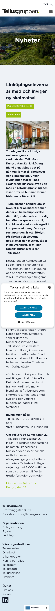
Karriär (6, 594)
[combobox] (49, 287)
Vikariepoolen (12, 556)
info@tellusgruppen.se (33, 514)
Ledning (8, 535)
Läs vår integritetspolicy (28, 301)
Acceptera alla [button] (28, 307)
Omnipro (8, 577)
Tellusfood (9, 569)
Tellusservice (11, 573)
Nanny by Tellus (13, 561)
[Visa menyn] (51, 11)
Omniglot (8, 552)
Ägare (6, 531)
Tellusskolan (10, 548)
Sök (46, 4)
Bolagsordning (12, 527)
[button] (27, 322)
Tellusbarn (9, 565)
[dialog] (27, 305)
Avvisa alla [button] (28, 315)
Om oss (7, 590)
